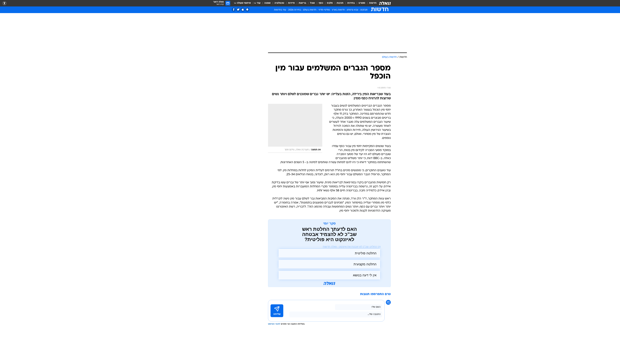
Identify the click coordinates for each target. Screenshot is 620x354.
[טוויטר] (238, 10)
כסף (321, 3)
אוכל (312, 3)
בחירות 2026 (294, 10)
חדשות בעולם (309, 10)
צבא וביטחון (352, 10)
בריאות (302, 3)
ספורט (362, 3)
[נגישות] (4, 3)
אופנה (267, 3)
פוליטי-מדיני (324, 10)
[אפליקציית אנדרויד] (247, 10)
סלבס (330, 3)
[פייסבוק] (234, 10)
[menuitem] (371, 3)
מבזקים (363, 10)
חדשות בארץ (338, 10)
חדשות (373, 3)
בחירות (351, 3)
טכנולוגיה (279, 3)
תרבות (340, 3)
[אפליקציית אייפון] (243, 10)
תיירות (291, 3)
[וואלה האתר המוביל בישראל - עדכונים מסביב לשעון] (385, 3)
